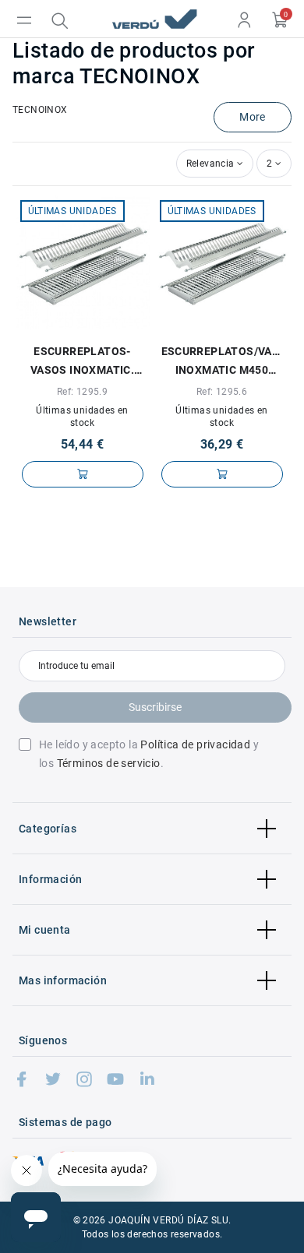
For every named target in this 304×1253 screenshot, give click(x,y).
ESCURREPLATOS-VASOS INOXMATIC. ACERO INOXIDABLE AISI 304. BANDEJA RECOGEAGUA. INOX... (82, 362)
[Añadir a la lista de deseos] (72, 324)
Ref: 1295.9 (82, 391)
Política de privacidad (195, 744)
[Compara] (92, 324)
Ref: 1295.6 (221, 391)
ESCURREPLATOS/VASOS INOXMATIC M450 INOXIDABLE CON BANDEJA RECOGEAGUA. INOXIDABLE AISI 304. (222, 362)
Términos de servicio (109, 763)
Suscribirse (155, 707)
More (252, 117)
